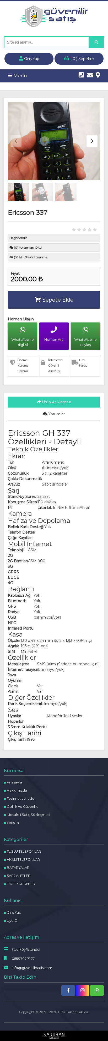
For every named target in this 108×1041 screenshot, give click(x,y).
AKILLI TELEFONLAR (23, 859)
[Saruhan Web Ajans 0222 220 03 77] (54, 1036)
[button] (92, 141)
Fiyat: (15, 273)
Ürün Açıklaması (56, 402)
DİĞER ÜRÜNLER (20, 884)
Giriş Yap (31, 58)
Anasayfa (14, 782)
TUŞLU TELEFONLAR (23, 851)
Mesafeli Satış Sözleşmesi (28, 814)
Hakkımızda (16, 790)
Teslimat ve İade (20, 798)
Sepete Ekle (57, 300)
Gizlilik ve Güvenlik (22, 806)
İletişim (12, 823)
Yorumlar (56, 414)
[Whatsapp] (97, 990)
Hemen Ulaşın (21, 319)
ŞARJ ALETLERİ (18, 876)
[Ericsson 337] (54, 141)
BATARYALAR (17, 867)
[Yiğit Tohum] (54, 16)
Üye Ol (12, 920)
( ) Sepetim (81, 58)
